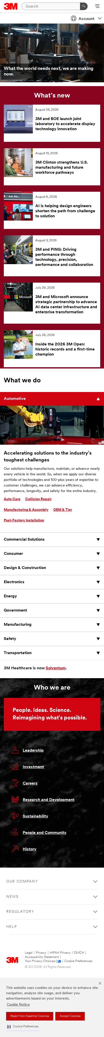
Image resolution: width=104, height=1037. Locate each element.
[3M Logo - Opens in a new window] (11, 6)
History (29, 849)
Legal (29, 952)
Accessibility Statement (42, 957)
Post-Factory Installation (24, 520)
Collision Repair (38, 499)
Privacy (41, 952)
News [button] (12, 897)
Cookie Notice (18, 1005)
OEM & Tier (62, 510)
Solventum (56, 668)
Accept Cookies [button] (70, 1016)
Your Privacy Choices (40, 961)
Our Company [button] (22, 882)
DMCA (79, 952)
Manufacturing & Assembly (26, 510)
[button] (22, 1027)
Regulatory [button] (20, 912)
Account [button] (86, 19)
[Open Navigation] (97, 7)
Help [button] (11, 927)
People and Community (44, 833)
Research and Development (48, 800)
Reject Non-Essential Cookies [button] (29, 1016)
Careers (30, 783)
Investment (33, 767)
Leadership (33, 751)
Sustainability (35, 816)
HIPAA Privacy (60, 952)
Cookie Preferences (78, 961)
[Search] (84, 6)
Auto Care (12, 499)
